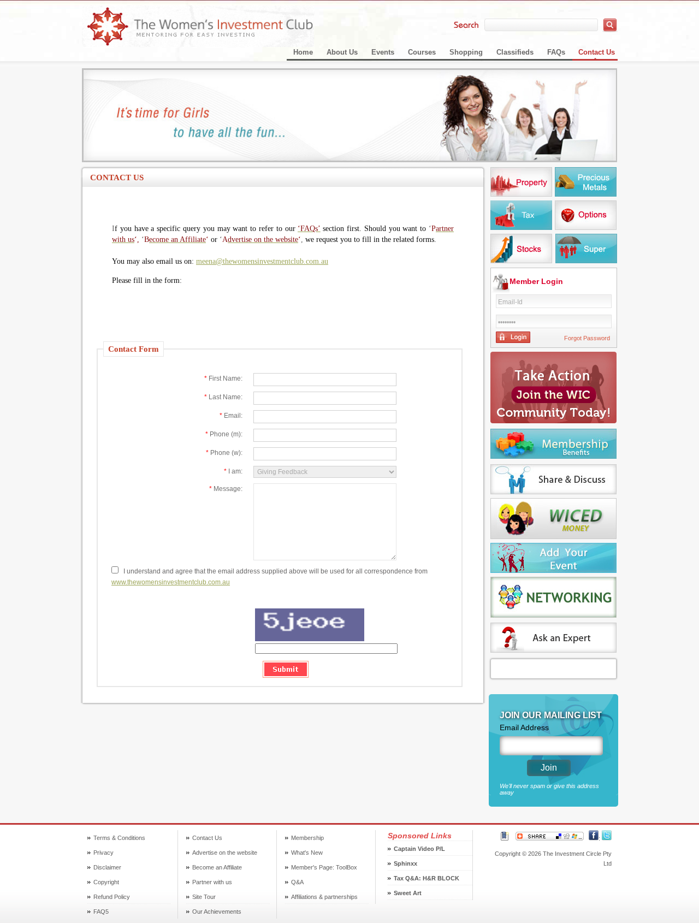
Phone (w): (224, 453)
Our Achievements (216, 911)
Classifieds (515, 52)
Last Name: (223, 397)
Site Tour (204, 897)
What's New (307, 852)
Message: (225, 489)
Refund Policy (111, 897)
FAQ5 (101, 911)
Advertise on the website (224, 852)
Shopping (466, 52)
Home (303, 52)
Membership (307, 838)
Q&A (297, 882)
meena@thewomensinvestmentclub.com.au (262, 261)
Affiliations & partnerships (324, 897)
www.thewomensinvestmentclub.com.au (170, 582)
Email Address (524, 727)
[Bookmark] (505, 838)
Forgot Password (587, 338)
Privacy (103, 852)
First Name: (223, 378)
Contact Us (596, 52)
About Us (342, 52)
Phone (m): (223, 434)
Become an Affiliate (217, 867)
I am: (233, 471)
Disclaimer (107, 867)
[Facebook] (594, 838)
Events (382, 52)
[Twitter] (607, 838)
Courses (422, 52)
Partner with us (212, 882)
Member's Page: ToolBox (324, 867)
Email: (231, 415)
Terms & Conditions (119, 838)
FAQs (556, 52)
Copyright (106, 882)
